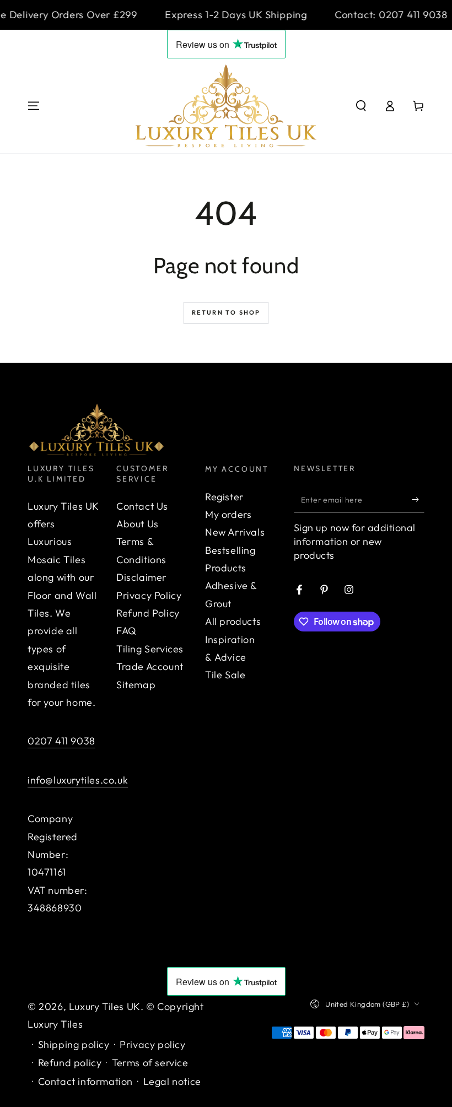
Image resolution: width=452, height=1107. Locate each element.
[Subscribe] (418, 500)
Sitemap (135, 684)
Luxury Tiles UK (105, 1006)
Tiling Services (150, 648)
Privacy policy (152, 1044)
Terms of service (150, 1062)
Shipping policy (74, 1044)
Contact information (85, 1081)
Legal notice (172, 1081)
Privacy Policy (148, 595)
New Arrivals (235, 532)
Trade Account (150, 666)
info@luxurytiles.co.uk (78, 780)
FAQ (126, 630)
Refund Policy (148, 613)
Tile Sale (225, 674)
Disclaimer (141, 577)
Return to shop (226, 312)
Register (224, 496)
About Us (137, 523)
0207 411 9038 (61, 741)
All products (233, 621)
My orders (228, 514)
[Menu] (33, 106)
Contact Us (142, 506)
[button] (361, 106)
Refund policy (70, 1062)
